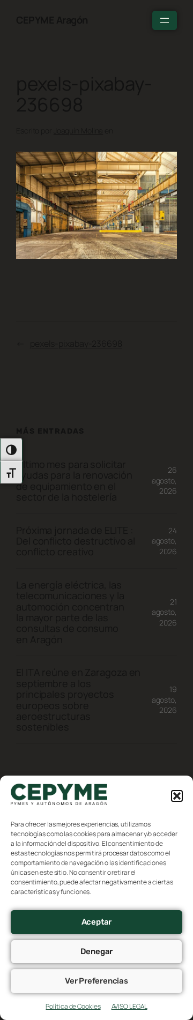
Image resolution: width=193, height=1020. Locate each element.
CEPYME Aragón (52, 19)
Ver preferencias (96, 981)
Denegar (96, 951)
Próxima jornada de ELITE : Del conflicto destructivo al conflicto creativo (75, 541)
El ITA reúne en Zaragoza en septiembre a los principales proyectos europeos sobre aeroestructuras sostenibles (78, 700)
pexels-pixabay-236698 (76, 343)
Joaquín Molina (78, 130)
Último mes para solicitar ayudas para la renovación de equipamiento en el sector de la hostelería (74, 481)
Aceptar (96, 922)
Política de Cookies (73, 1006)
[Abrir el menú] (164, 20)
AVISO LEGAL (129, 1006)
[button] (177, 796)
